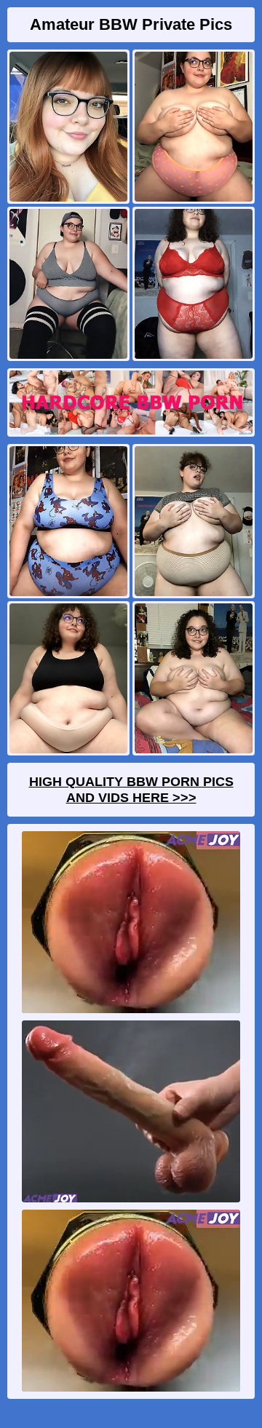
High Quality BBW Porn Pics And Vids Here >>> (131, 789)
